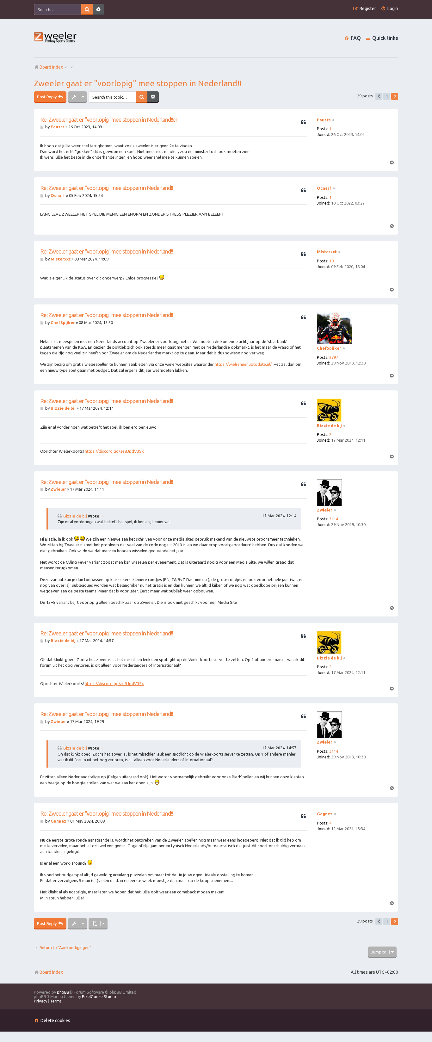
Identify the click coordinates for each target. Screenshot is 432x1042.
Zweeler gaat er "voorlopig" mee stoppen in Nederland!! (138, 83)
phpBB (63, 992)
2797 (333, 357)
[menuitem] (389, 9)
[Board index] (55, 38)
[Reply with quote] (303, 122)
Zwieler (324, 510)
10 (331, 261)
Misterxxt (327, 251)
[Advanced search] (98, 9)
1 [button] (387, 96)
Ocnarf (324, 188)
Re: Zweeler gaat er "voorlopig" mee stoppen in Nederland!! (106, 188)
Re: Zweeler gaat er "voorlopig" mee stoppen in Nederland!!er (108, 119)
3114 (333, 519)
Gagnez (325, 814)
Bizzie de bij (329, 425)
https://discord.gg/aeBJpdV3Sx (114, 451)
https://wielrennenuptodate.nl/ (243, 364)
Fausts (324, 120)
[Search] (87, 9)
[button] (378, 96)
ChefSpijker (329, 348)
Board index (51, 972)
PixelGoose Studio (99, 996)
